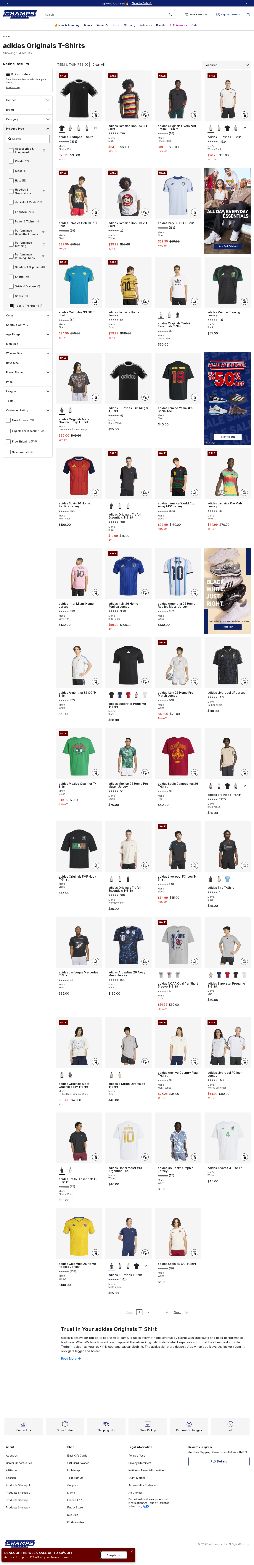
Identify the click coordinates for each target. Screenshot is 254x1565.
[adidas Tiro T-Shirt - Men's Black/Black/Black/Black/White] (227, 879)
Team (9, 400)
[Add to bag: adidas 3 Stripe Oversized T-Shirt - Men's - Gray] (145, 1061)
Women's (102, 25)
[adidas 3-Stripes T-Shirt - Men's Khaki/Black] (70, 128)
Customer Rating (17, 410)
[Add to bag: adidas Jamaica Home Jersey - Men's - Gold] (145, 301)
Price (9, 381)
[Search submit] (170, 14)
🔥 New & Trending (67, 25)
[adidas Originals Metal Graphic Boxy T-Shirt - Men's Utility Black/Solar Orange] (70, 1075)
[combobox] (109, 14)
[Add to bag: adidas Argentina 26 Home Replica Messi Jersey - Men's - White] (194, 592)
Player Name (14, 372)
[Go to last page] (186, 1312)
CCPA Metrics (136, 1477)
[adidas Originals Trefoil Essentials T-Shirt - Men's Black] (178, 315)
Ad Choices (135, 1492)
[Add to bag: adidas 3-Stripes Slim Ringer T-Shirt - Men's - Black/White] (145, 397)
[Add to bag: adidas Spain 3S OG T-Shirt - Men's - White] (194, 1252)
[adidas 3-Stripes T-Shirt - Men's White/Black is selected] (211, 128)
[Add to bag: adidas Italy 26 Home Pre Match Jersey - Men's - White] (194, 681)
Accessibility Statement (143, 1485)
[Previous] (8, 3)
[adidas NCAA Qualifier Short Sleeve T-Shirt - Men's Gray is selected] (161, 975)
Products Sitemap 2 (18, 1492)
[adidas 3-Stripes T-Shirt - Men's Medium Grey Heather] (87, 128)
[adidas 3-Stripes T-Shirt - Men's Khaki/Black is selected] (211, 786)
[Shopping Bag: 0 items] (248, 14)
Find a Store (13, 87)
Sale (194, 25)
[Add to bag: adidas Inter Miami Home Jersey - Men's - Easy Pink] (95, 592)
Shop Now (114, 1555)
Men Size (12, 343)
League (11, 391)
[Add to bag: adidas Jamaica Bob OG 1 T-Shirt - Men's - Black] (95, 212)
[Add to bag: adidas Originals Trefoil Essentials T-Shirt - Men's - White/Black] (194, 301)
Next (177, 1312)
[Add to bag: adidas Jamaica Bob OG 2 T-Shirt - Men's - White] (145, 212)
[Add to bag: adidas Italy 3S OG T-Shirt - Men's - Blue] (194, 212)
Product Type (15, 128)
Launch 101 (73, 1500)
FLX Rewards (178, 25)
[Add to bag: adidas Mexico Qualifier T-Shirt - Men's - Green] (95, 772)
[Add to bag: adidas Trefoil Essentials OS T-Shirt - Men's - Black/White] (95, 1156)
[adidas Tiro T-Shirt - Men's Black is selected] (211, 879)
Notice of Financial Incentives (146, 1470)
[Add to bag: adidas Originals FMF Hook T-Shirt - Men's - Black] (95, 865)
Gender (11, 100)
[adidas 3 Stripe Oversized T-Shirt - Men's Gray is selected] (111, 1075)
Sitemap (11, 1477)
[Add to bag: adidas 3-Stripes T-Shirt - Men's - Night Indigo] (145, 1252)
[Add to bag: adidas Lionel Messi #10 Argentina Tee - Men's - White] (145, 1156)
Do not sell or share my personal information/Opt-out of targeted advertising (148, 1503)
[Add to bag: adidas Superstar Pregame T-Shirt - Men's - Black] (145, 681)
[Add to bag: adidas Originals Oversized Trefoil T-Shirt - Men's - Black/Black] (194, 114)
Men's (88, 25)
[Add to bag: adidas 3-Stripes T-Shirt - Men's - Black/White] (95, 114)
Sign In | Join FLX (231, 14)
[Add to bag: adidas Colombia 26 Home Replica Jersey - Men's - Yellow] (95, 1252)
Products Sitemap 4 (18, 1507)
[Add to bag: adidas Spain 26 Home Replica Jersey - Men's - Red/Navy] (95, 492)
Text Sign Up (75, 1477)
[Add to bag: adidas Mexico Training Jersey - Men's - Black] (244, 301)
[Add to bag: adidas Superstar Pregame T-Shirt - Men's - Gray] (244, 961)
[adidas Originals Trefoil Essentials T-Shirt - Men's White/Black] (120, 506)
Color (9, 315)
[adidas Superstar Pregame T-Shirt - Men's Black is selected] (111, 695)
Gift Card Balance (78, 1463)
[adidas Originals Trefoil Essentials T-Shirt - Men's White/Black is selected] (161, 315)
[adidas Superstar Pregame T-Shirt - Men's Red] (128, 695)
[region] (127, 3)
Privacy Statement (139, 1463)
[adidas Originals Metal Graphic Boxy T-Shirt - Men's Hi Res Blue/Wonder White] (70, 411)
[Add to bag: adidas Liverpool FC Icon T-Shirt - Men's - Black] (194, 865)
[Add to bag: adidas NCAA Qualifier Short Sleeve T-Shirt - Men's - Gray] (194, 961)
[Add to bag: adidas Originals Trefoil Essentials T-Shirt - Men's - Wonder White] (145, 865)
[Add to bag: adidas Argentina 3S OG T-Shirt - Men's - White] (95, 681)
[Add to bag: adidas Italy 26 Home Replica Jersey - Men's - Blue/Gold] (145, 592)
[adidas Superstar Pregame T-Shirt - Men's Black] (236, 975)
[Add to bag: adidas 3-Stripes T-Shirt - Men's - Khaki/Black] (244, 772)
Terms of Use (136, 1455)
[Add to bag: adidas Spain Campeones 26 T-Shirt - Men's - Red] (194, 772)
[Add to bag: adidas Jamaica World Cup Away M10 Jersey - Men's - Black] (194, 492)
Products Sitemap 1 (18, 1485)
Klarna (71, 1492)
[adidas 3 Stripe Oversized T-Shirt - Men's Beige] (120, 1075)
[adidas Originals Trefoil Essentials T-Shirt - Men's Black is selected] (111, 506)
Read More (69, 1358)
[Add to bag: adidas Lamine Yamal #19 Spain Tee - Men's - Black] (194, 397)
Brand (10, 109)
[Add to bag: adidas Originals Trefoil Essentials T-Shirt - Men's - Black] (145, 492)
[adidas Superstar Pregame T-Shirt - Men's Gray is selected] (211, 975)
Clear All (99, 64)
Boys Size (12, 362)
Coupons (72, 1485)
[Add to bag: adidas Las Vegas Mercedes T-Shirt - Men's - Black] (95, 961)
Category (12, 119)
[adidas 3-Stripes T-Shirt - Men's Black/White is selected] (62, 128)
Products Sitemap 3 (18, 1500)
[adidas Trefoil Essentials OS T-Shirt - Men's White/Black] (70, 1170)
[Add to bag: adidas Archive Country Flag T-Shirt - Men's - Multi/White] (194, 1061)
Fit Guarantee (75, 1522)
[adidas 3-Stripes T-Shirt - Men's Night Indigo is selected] (111, 1266)
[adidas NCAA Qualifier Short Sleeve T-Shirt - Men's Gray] (169, 975)
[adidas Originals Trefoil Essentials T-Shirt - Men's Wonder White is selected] (111, 879)
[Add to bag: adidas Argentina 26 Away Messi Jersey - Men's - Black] (145, 961)
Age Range (13, 334)
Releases (146, 25)
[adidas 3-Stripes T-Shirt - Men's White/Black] (78, 128)
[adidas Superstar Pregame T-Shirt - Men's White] (145, 695)
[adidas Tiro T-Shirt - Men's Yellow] (219, 879)
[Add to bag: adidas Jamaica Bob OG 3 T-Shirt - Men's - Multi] (145, 114)
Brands (160, 25)
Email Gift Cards (77, 1455)
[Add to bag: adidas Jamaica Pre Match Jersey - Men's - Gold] (244, 492)
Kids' (116, 25)
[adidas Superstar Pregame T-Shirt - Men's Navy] (120, 695)
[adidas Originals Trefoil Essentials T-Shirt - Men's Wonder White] (169, 315)
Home (6, 36)
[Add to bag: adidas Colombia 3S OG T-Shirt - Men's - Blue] (95, 301)
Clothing (129, 25)
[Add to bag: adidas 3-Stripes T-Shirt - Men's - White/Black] (244, 114)
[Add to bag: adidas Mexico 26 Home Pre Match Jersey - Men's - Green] (145, 772)
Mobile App (74, 1470)
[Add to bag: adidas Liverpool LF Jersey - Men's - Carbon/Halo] (244, 681)
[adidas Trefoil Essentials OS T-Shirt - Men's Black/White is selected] (62, 1170)
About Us (12, 1455)
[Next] (246, 3)
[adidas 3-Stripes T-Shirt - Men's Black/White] (227, 128)
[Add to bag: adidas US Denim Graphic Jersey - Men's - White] (194, 1156)
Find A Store (75, 1507)
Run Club (72, 1514)
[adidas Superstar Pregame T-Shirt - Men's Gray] (136, 695)
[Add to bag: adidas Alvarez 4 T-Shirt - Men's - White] (244, 1156)
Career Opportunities (19, 1463)
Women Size (14, 353)
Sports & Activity (17, 324)
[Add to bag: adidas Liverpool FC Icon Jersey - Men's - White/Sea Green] (244, 1061)
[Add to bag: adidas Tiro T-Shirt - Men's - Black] (244, 865)
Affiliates (11, 1470)
